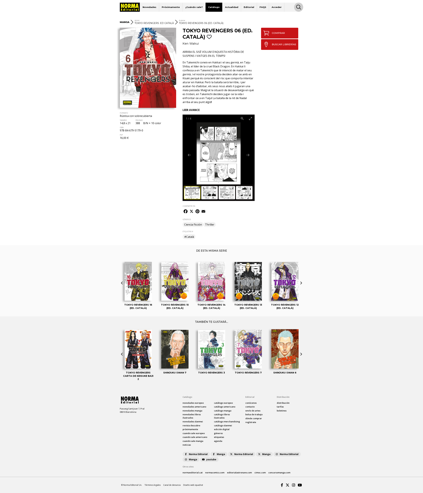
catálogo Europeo (223, 402)
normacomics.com (214, 472)
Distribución (283, 396)
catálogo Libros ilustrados (222, 416)
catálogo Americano (224, 406)
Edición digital (222, 429)
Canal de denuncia (172, 485)
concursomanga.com (279, 472)
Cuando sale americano (195, 437)
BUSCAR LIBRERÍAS (284, 44)
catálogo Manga (222, 410)
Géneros (218, 433)
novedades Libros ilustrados (192, 416)
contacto (250, 406)
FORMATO (124, 113)
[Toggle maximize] (250, 118)
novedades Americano (194, 406)
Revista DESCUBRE (191, 425)
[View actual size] (242, 118)
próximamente (190, 429)
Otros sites (188, 466)
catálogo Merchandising (227, 421)
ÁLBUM (182, 20)
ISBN (122, 127)
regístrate (250, 422)
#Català (189, 237)
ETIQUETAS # (188, 231)
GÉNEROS (187, 219)
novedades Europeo (193, 402)
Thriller (209, 224)
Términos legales (153, 485)
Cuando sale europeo (194, 433)
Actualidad (231, 7)
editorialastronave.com (239, 472)
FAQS (263, 7)
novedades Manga (192, 410)
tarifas (280, 406)
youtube (211, 459)
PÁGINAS (139, 120)
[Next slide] (247, 155)
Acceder (277, 7)
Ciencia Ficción (193, 224)
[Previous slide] (189, 155)
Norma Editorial (198, 454)
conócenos (251, 402)
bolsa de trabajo (254, 414)
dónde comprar (253, 418)
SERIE (137, 20)
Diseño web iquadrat (193, 485)
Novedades (149, 7)
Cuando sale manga (193, 441)
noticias (187, 444)
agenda (218, 441)
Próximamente (171, 7)
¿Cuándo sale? (194, 7)
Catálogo (214, 7)
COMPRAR (278, 33)
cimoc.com (260, 472)
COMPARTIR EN (189, 206)
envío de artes (252, 410)
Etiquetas (219, 437)
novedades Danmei (193, 421)
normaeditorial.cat (193, 472)
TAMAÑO (123, 120)
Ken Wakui (191, 43)
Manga (221, 454)
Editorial (249, 7)
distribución (283, 402)
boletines (282, 410)
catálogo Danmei (223, 425)
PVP (121, 135)
